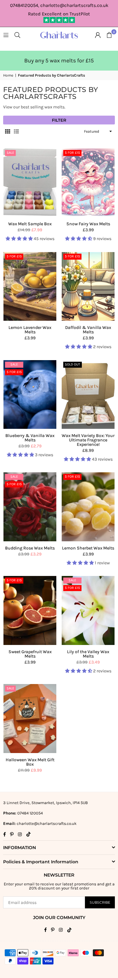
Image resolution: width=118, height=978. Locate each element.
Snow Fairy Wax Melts (88, 224)
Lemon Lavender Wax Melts (29, 330)
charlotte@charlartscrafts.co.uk (46, 823)
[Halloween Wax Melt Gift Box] (29, 718)
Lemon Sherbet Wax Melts (88, 548)
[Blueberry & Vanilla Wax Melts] (29, 394)
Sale (10, 153)
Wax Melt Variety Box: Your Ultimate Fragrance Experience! (88, 440)
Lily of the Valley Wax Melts (88, 654)
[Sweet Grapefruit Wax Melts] (29, 610)
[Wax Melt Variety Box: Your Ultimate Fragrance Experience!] (88, 394)
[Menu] (6, 34)
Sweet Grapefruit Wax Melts (30, 654)
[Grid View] (7, 131)
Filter (59, 120)
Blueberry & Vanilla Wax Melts (29, 438)
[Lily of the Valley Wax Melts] (88, 610)
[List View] (16, 131)
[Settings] (98, 35)
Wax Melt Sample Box (30, 224)
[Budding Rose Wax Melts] (29, 506)
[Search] (17, 34)
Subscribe (100, 902)
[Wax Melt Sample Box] (29, 182)
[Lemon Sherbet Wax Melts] (88, 506)
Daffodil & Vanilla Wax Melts (88, 330)
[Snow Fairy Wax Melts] (88, 182)
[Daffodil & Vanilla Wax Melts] (88, 286)
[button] (109, 35)
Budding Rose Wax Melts (30, 548)
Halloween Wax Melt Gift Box (30, 762)
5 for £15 (72, 153)
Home (8, 75)
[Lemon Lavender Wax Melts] (29, 286)
